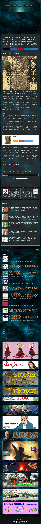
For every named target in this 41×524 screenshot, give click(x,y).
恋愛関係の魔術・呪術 (6, 331)
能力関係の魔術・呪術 (33, 167)
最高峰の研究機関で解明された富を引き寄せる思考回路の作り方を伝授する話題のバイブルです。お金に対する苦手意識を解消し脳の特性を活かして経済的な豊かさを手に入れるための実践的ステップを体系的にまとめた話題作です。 (23, 259)
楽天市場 (21, 141)
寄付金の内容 (20, 173)
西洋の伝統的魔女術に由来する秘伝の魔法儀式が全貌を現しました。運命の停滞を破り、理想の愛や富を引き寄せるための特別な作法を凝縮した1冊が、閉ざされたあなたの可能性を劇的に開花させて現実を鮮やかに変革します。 (23, 303)
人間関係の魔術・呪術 (6, 327)
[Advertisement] (20, 24)
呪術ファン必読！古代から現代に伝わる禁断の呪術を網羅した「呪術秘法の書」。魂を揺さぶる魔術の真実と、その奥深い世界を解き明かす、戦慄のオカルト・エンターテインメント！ (23, 224)
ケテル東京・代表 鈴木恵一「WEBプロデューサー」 (11, 403)
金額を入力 (14, 178)
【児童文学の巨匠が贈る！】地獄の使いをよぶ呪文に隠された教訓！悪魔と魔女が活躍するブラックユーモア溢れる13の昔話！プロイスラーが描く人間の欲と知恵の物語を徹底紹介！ (23, 231)
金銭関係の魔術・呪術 (6, 338)
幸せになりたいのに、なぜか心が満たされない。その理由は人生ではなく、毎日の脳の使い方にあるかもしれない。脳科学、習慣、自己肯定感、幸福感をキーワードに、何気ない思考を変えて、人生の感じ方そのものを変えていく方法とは (23, 288)
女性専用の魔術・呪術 (6, 329)
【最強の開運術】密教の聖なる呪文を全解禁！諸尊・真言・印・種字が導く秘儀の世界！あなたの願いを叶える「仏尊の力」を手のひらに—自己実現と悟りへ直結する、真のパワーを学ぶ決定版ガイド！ (23, 209)
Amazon (15, 141)
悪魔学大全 (15, 136)
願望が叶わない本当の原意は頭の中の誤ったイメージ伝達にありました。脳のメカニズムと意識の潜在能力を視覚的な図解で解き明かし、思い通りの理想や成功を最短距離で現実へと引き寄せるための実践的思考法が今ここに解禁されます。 (23, 317)
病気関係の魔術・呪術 (6, 333)
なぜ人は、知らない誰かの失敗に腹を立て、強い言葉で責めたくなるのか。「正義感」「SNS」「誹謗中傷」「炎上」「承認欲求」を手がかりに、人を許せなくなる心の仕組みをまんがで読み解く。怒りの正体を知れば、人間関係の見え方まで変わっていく (23, 281)
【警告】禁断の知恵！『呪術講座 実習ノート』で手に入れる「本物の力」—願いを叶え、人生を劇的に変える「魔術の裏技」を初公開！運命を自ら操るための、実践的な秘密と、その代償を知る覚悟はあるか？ (23, 239)
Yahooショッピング (28, 141)
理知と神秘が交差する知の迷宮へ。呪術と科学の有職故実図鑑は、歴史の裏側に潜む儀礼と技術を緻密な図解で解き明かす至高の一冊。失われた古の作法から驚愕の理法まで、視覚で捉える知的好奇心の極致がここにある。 (23, 216)
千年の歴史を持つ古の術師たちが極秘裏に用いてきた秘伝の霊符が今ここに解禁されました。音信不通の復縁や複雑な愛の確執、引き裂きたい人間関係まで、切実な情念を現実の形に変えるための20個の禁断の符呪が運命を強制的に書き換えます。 (23, 310)
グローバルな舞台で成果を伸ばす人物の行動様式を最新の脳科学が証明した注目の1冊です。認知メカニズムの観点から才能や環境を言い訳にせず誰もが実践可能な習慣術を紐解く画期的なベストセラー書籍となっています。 (23, 266)
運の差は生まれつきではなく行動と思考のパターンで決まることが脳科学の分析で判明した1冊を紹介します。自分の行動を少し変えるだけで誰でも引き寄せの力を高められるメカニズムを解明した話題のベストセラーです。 (23, 273)
